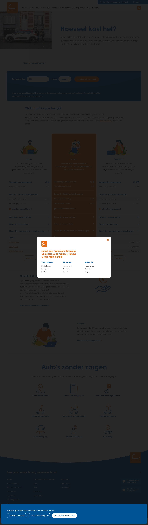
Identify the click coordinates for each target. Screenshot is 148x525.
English (44, 272)
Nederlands (46, 266)
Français (44, 269)
